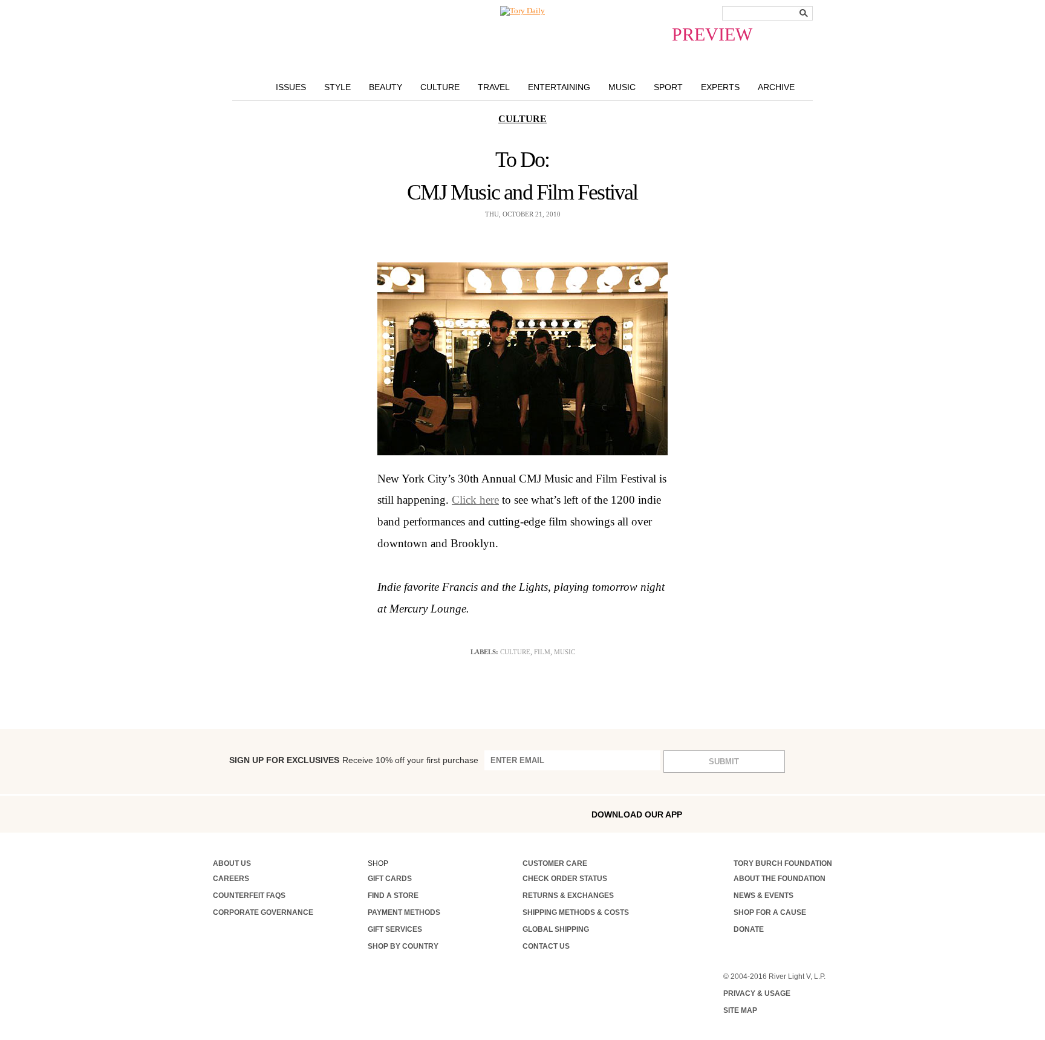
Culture (440, 87)
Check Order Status (564, 878)
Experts (720, 87)
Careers (231, 878)
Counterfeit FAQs (249, 895)
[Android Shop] (797, 814)
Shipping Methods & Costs (575, 912)
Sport (668, 87)
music (564, 651)
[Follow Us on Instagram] (242, 813)
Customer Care (554, 863)
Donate (749, 929)
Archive (776, 87)
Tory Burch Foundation (783, 863)
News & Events (763, 895)
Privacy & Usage (756, 993)
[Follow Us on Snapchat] (268, 814)
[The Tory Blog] (522, 11)
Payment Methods (404, 912)
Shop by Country (403, 946)
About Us (232, 863)
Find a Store (393, 895)
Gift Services (395, 929)
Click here (475, 499)
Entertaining (559, 87)
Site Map (740, 1010)
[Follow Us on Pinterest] (345, 813)
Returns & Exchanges (568, 895)
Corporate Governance (263, 912)
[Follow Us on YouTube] (371, 815)
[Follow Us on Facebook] (217, 813)
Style (337, 87)
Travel (494, 87)
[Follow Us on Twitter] (320, 813)
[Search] (804, 13)
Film (542, 651)
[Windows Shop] (823, 814)
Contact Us (546, 946)
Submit (724, 761)
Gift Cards (390, 878)
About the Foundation (779, 878)
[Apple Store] (771, 813)
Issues (291, 87)
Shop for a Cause (770, 912)
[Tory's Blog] (401, 817)
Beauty (385, 87)
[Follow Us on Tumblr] (294, 813)
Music (622, 87)
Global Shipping (555, 929)
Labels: (484, 651)
